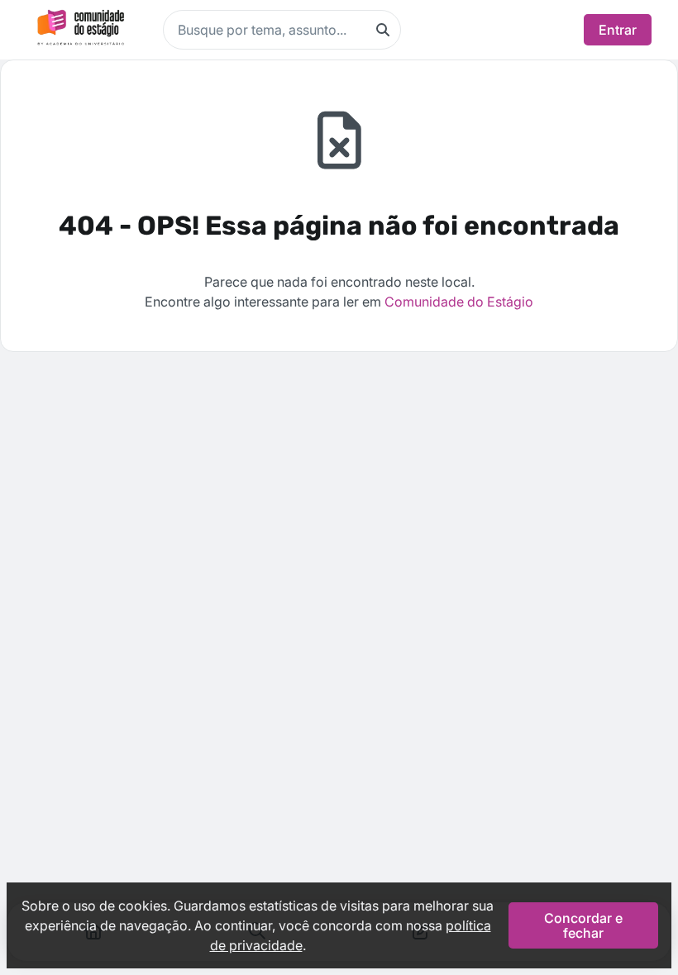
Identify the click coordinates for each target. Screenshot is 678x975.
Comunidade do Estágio (458, 301)
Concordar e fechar (583, 925)
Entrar (618, 29)
